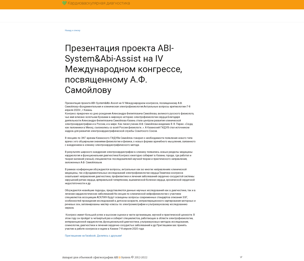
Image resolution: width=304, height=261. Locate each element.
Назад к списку (72, 30)
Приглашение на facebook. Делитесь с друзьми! (93, 235)
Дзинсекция (215, 15)
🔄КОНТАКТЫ (166, 15)
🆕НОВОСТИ (144, 15)
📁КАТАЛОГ (96, 15)
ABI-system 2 (190, 15)
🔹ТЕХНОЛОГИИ (120, 15)
